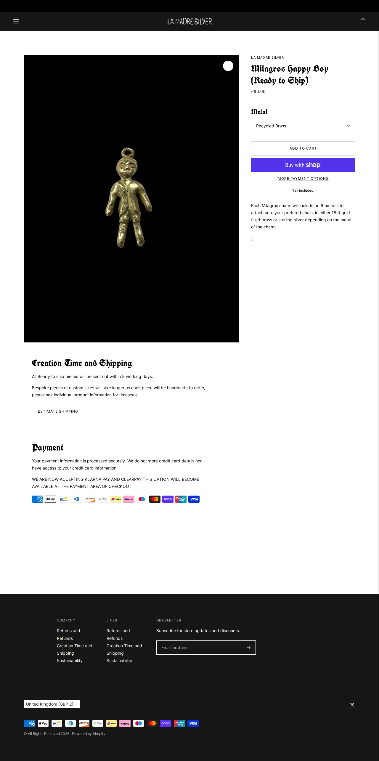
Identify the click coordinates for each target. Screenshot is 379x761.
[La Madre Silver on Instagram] (15, 6)
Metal (259, 111)
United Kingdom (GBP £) (343, 6)
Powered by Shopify (88, 733)
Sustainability (70, 660)
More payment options (303, 178)
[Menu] (16, 21)
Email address (173, 640)
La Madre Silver (267, 57)
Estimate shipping (58, 411)
